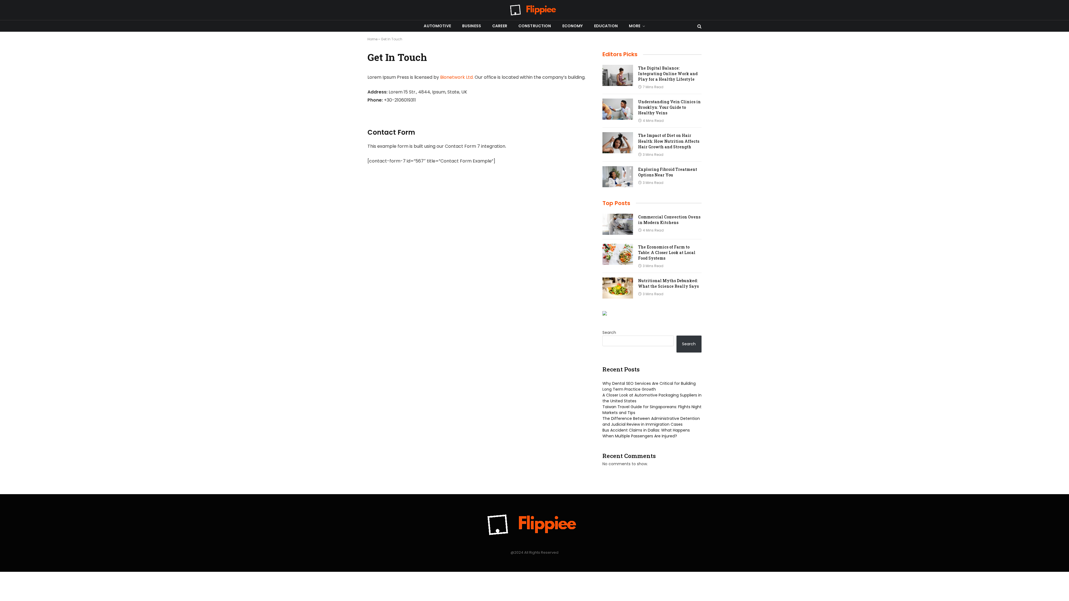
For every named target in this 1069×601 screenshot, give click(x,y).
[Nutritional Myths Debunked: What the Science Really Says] (617, 288)
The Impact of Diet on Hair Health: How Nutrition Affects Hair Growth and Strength (668, 141)
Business (471, 26)
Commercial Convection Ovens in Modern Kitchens (669, 219)
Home (372, 39)
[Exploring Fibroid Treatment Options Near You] (617, 176)
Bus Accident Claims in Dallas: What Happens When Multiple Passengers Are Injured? (646, 433)
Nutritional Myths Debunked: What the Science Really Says (668, 283)
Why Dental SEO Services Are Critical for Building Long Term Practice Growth (649, 386)
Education (606, 26)
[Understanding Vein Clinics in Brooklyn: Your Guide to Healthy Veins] (617, 109)
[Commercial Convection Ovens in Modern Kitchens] (617, 224)
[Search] (699, 26)
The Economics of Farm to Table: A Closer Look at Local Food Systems (666, 252)
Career (499, 26)
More (635, 26)
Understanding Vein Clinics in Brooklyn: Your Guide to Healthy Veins (669, 107)
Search (609, 332)
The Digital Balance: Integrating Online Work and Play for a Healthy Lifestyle (668, 73)
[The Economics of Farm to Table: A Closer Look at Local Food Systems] (617, 254)
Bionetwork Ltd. (457, 77)
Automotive (437, 26)
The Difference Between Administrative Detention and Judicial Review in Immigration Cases (651, 421)
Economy (572, 26)
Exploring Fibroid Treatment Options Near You (667, 172)
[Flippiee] (534, 10)
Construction (534, 26)
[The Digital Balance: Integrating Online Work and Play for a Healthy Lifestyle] (617, 75)
